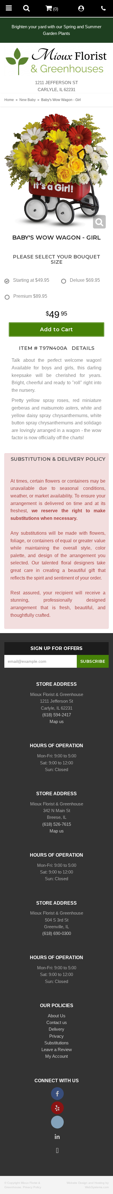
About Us (56, 1015)
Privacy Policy (32, 1187)
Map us (57, 721)
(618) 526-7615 (56, 824)
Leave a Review (56, 1049)
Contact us (56, 1022)
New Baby (27, 100)
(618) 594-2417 (56, 714)
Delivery (56, 1029)
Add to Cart (56, 329)
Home (9, 100)
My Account (56, 1056)
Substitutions (56, 1042)
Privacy (56, 1036)
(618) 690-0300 (56, 933)
